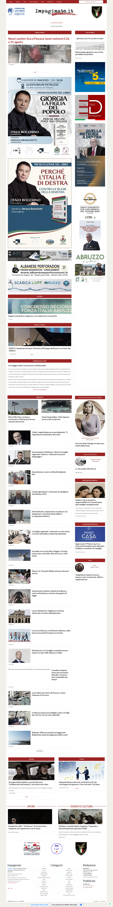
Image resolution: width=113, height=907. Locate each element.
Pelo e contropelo (69, 879)
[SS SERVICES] (97, 12)
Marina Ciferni (95, 567)
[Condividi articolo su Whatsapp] (69, 68)
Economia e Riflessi (90, 524)
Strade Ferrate (69, 873)
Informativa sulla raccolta (39, 905)
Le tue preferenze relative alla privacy (64, 905)
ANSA (69, 882)
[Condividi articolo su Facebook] (67, 68)
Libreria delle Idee (40, 361)
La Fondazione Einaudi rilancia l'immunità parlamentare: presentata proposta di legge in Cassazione (78, 784)
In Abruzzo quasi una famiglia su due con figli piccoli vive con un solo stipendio (50, 714)
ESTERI (31, 759)
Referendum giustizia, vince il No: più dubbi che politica (89, 53)
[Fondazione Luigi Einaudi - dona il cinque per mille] (90, 77)
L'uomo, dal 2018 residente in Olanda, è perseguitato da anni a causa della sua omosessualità (31, 788)
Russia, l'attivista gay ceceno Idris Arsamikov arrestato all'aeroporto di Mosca (27, 783)
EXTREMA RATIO (69, 889)
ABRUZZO (44, 868)
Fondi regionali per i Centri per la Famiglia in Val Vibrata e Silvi (50, 493)
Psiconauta (44, 882)
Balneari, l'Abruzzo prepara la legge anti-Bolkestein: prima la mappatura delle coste (50, 733)
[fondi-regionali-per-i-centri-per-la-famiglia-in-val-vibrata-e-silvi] (19, 497)
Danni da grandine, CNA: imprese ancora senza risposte (55, 418)
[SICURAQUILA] (81, 848)
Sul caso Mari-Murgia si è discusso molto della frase (89, 444)
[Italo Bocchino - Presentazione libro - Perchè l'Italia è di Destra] (40, 203)
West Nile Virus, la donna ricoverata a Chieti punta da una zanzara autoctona (21, 419)
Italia (42, 1)
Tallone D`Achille (95, 459)
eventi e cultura (82, 806)
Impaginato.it (11, 868)
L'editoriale (90, 32)
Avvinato (69, 877)
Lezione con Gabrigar (44, 893)
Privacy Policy (96, 901)
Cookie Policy (102, 901)
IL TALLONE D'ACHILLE (85, 469)
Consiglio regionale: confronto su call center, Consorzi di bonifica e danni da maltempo (51, 532)
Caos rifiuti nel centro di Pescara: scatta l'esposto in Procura (48, 694)
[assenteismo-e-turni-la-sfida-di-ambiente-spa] (19, 477)
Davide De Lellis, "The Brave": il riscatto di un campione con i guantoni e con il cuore (27, 827)
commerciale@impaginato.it (88, 885)
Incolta (44, 879)
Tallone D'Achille (90, 454)
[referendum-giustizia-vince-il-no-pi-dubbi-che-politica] (90, 42)
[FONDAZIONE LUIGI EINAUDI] (16, 12)
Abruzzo (18, 1)
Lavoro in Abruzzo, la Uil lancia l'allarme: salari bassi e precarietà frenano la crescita (51, 631)
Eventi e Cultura (69, 870)
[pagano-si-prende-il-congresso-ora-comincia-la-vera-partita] (40, 306)
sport (31, 806)
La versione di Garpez (44, 886)
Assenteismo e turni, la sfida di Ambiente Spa (49, 473)
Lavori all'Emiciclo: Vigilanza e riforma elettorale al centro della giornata (48, 612)
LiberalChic (96, 461)
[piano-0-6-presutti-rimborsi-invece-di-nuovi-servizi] (19, 576)
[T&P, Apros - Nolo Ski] (32, 848)
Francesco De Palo (43, 873)
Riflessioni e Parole (90, 480)
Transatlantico (44, 872)
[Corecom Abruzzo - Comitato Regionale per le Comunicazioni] (90, 268)
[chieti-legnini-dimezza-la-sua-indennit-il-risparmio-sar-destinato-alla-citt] (19, 437)
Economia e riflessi (44, 891)
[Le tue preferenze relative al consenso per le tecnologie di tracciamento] (110, 904)
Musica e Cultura (34, 1)
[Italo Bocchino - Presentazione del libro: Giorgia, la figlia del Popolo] (40, 116)
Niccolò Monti (12, 790)
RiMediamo (44, 875)
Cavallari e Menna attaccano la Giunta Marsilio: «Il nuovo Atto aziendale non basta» (60, 675)
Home (10, 1)
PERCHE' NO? (44, 888)
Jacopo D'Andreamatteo (81, 515)
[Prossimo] (58, 856)
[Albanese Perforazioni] (40, 270)
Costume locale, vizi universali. (90, 397)
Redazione (12, 68)
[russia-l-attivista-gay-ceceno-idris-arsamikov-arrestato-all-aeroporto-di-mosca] (31, 771)
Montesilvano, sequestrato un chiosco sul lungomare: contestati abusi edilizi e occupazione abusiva (49, 513)
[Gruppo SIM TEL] (40, 255)
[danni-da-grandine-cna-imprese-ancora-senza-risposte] (56, 407)
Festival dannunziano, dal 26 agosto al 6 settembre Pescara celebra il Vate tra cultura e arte (37, 42)
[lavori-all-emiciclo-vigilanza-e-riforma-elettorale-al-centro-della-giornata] (19, 616)
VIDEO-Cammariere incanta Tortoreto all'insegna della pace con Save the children (40, 349)
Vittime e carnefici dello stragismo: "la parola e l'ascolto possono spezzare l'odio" (78, 827)
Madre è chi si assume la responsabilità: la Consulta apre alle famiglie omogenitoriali (88, 502)
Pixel (90, 560)
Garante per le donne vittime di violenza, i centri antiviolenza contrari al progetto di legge (49, 593)
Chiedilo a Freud (69, 886)
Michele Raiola (13, 354)
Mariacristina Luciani (80, 552)
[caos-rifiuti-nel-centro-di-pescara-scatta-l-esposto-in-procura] (19, 698)
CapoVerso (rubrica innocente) (44, 877)
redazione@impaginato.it (56, 22)
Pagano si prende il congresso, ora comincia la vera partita (32, 316)
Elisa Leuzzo (78, 58)
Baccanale (44, 884)
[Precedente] (54, 856)
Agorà (39, 296)
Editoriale (69, 872)
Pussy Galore (90, 439)
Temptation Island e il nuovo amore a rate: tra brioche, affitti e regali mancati (89, 577)
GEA (69, 881)
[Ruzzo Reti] (40, 285)
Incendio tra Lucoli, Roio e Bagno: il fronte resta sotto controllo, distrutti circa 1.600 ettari (49, 553)
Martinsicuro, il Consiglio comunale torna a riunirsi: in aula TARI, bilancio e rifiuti (50, 651)
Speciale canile (78, 472)
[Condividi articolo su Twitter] (66, 68)
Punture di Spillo (69, 875)
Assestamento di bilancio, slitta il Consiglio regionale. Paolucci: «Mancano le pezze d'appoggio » (50, 454)
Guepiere (44, 881)
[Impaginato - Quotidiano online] (56, 12)
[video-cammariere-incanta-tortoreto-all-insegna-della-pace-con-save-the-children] (39, 337)
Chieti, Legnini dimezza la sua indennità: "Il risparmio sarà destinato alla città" (49, 433)
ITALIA (82, 759)
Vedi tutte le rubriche (40, 389)
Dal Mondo (50, 1)
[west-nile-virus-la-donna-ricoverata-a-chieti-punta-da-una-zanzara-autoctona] (23, 407)
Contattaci (59, 1)
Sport (25, 1)
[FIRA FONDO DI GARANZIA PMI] (90, 205)
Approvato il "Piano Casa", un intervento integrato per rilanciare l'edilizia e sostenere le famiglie (89, 546)
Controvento (69, 884)
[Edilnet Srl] (90, 107)
